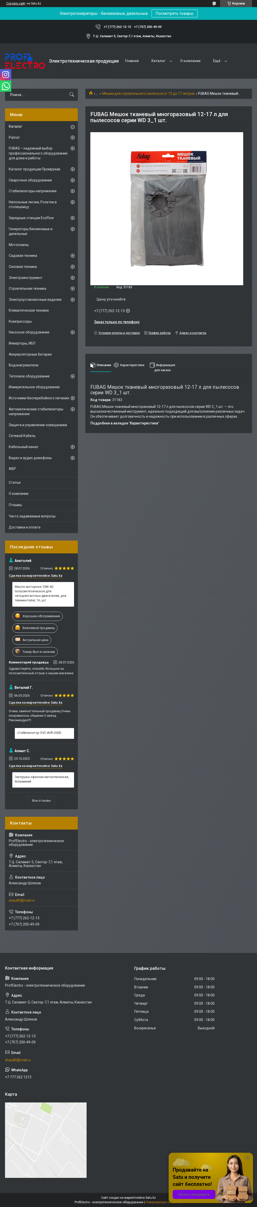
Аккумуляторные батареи (30, 354)
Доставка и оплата (24, 527)
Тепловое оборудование (29, 376)
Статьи (15, 482)
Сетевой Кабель (22, 436)
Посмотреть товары (175, 13)
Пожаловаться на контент (164, 1202)
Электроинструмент (25, 278)
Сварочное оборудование (30, 180)
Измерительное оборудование (34, 387)
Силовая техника (23, 267)
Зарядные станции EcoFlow (31, 218)
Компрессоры (20, 321)
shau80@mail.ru (22, 900)
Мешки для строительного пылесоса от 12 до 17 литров (148, 93)
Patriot (14, 137)
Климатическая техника (29, 310)
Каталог (158, 61)
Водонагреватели (23, 365)
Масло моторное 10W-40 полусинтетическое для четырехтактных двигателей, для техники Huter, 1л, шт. (40, 593)
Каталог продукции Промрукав (34, 169)
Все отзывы (41, 800)
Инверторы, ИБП (22, 343)
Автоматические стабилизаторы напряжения (36, 411)
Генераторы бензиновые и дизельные (30, 231)
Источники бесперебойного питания (39, 398)
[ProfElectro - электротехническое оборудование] (25, 61)
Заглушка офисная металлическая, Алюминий (42, 779)
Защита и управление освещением (38, 425)
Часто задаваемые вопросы (32, 516)
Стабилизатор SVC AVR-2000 (39, 733)
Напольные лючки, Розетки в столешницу (33, 204)
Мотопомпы (19, 245)
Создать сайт (15, 3)
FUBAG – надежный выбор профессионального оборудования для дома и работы (38, 153)
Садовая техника (23, 256)
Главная (132, 61)
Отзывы (15, 505)
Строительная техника (27, 288)
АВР (12, 469)
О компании (190, 61)
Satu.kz (151, 1197)
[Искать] (72, 95)
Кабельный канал (23, 447)
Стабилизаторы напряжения (32, 191)
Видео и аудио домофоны (30, 458)
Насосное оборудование (29, 332)
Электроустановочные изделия (35, 300)
